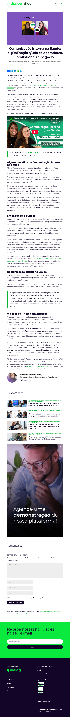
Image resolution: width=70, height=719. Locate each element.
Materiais (10, 680)
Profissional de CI (34, 434)
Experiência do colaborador (52, 400)
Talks (9, 683)
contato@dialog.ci (43, 702)
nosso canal (33, 152)
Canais (39, 670)
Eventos (35, 63)
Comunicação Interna (52, 61)
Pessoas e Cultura (43, 674)
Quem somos (12, 691)
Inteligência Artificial (35, 401)
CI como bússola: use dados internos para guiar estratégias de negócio (44, 415)
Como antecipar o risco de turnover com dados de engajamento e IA (43, 404)
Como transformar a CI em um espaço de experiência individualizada (44, 438)
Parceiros (10, 687)
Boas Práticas (40, 61)
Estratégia (46, 421)
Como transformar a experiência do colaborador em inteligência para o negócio (43, 426)
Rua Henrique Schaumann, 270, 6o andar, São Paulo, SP (49, 710)
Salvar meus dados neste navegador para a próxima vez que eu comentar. (35, 598)
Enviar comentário (16, 602)
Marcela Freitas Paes (19, 61)
